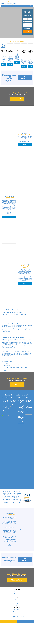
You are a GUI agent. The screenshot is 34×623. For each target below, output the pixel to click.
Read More (24, 144)
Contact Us (17, 601)
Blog (17, 605)
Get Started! (17, 99)
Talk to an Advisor (24, 77)
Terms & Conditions (17, 611)
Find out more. (9, 546)
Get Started (24, 559)
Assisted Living (17, 593)
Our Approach (17, 591)
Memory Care (17, 595)
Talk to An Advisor (17, 580)
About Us (17, 599)
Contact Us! (17, 384)
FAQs (17, 603)
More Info (3, 64)
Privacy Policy (17, 609)
